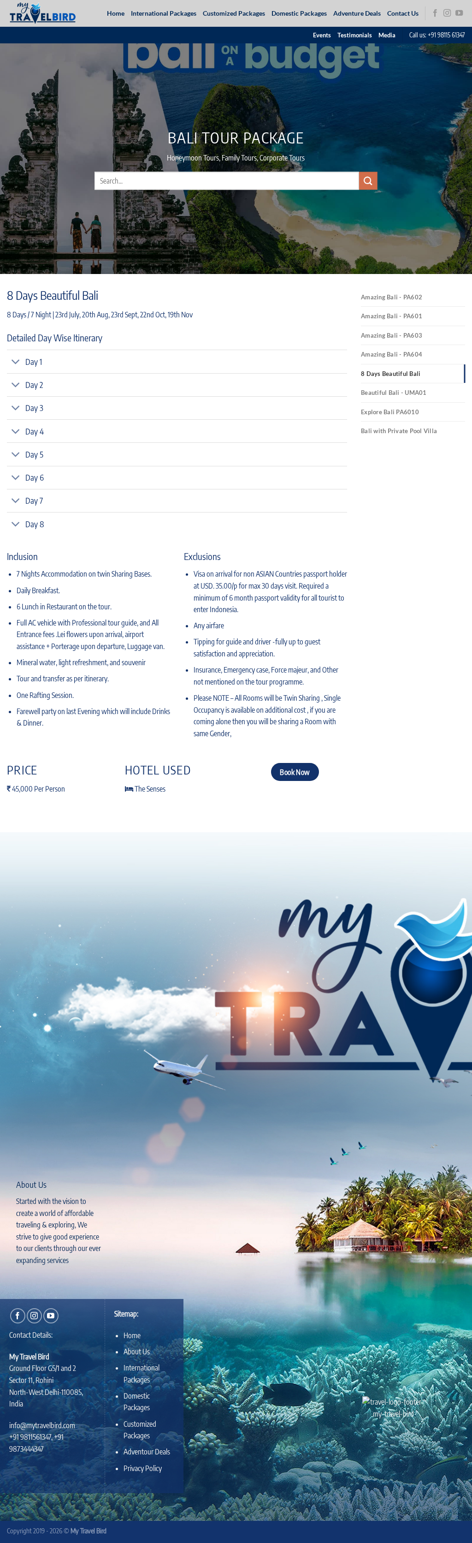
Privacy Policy (143, 1468)
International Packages (163, 13)
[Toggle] (16, 363)
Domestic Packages (299, 13)
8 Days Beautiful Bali (390, 373)
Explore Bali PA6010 (390, 412)
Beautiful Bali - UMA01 (394, 392)
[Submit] (368, 181)
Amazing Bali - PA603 (391, 335)
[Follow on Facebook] (435, 13)
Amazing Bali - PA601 (391, 316)
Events (322, 35)
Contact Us (403, 13)
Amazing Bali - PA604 (391, 354)
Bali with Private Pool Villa (399, 431)
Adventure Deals (357, 13)
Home (115, 13)
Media (386, 35)
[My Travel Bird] (47, 13)
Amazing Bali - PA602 (391, 297)
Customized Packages (234, 13)
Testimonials (354, 35)
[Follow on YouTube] (459, 13)
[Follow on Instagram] (447, 13)
